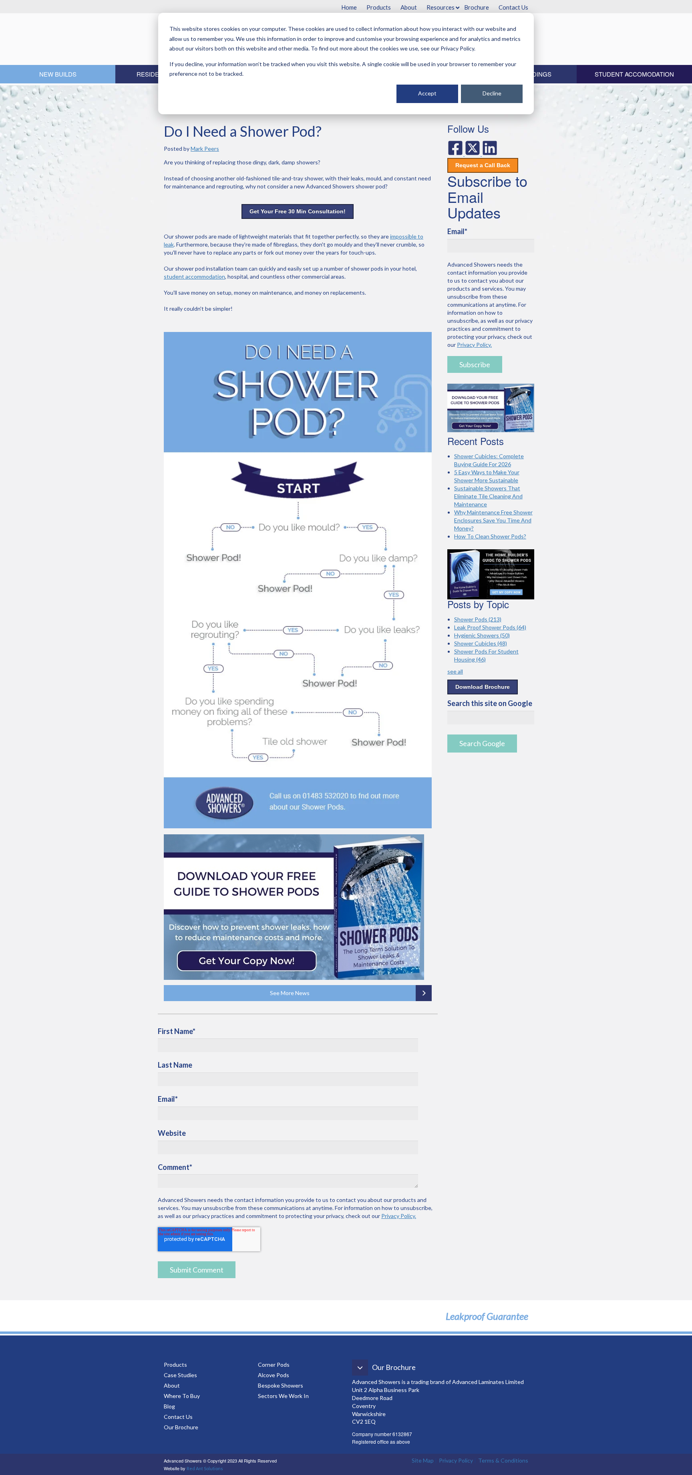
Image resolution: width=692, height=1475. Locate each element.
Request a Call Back (482, 165)
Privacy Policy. (398, 1215)
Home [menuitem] (349, 7)
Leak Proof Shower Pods (490, 627)
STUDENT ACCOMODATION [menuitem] (634, 74)
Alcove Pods (273, 1375)
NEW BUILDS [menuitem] (57, 74)
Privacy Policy (456, 1460)
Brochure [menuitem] (476, 7)
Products (175, 1364)
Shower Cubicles (480, 643)
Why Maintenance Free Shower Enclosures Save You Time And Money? (493, 520)
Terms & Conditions (503, 1460)
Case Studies (180, 1375)
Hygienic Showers (482, 635)
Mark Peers (205, 148)
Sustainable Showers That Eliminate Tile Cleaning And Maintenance (488, 496)
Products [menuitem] (378, 7)
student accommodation (194, 276)
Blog (170, 1406)
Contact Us (178, 1416)
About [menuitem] (408, 7)
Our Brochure (181, 1427)
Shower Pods (477, 619)
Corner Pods (274, 1364)
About (172, 1385)
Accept (427, 93)
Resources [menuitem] (440, 7)
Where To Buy (182, 1395)
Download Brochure (482, 687)
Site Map (423, 1460)
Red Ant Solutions (205, 1468)
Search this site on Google (489, 703)
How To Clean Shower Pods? (490, 536)
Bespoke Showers (280, 1385)
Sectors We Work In (283, 1395)
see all (455, 671)
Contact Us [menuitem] (513, 7)
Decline (492, 93)
